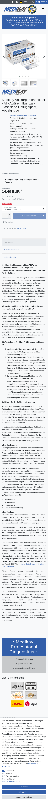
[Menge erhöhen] (9, 214)
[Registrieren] (17, 2)
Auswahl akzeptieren (24, 797)
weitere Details (10, 257)
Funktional (10, 779)
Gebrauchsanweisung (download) (23, 115)
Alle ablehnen (24, 792)
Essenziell (10, 771)
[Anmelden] (13, 2)
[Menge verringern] (9, 217)
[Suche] (30, 2)
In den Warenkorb (29, 216)
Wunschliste (8, 222)
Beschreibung (9, 242)
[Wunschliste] (33, 2)
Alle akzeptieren (24, 787)
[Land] (21, 2)
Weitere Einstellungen (11, 782)
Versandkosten (21, 228)
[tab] (24, 242)
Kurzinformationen (11, 250)
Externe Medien (12, 776)
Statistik (9, 773)
